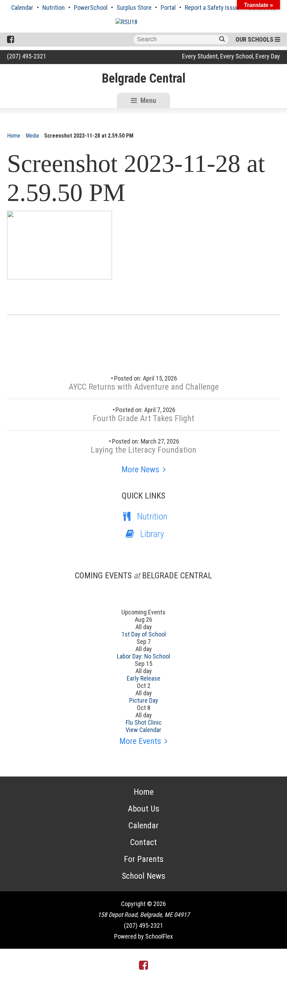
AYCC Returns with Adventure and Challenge (144, 387)
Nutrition (53, 7)
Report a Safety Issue (212, 7)
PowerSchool (90, 7)
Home (13, 135)
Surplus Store (134, 7)
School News (143, 876)
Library (152, 534)
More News (140, 469)
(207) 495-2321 (26, 56)
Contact (143, 842)
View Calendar (143, 729)
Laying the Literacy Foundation (143, 450)
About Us (143, 809)
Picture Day (143, 700)
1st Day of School (143, 634)
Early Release (143, 678)
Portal (168, 7)
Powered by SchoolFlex (143, 936)
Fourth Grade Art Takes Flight (143, 418)
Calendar (22, 7)
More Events (140, 741)
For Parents (143, 859)
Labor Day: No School (143, 656)
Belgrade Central (144, 78)
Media (32, 135)
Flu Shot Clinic (144, 722)
